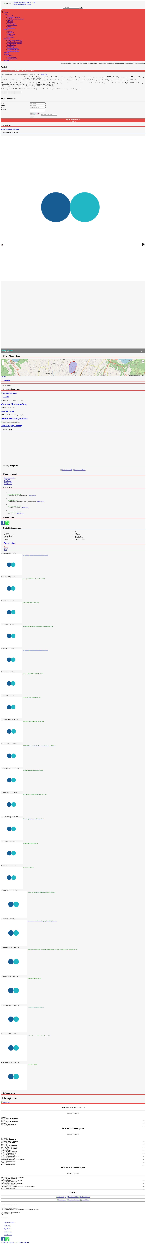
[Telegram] (12, 93)
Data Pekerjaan (11, 45)
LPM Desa (10, 20)
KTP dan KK (11, 55)
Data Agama (10, 46)
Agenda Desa (7, 481)
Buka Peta (3, 376)
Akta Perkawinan (12, 58)
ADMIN (3, 129)
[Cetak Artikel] (16, 93)
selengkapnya (24, 493)
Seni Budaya (10, 37)
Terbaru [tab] (6, 547)
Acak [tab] (5, 550)
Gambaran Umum (12, 25)
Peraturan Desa (8, 482)
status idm (6, 60)
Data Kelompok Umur (13, 51)
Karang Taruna (11, 23)
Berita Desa (44, 74)
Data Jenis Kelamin (12, 48)
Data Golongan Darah (13, 49)
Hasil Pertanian (8, 484)
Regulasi (6, 52)
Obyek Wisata (11, 34)
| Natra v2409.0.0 (24, 1242)
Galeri (6, 397)
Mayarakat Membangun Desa (14, 404)
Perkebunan (10, 32)
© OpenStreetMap (136, 375)
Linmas (9, 26)
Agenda (6, 380)
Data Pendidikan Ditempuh (14, 43)
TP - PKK (10, 22)
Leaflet (130, 375)
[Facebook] (2, 93)
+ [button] (3, 361)
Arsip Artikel (9, 543)
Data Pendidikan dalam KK (14, 42)
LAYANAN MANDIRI (12, 129)
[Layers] (143, 361)
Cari (81, 7)
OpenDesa (5, 1242)
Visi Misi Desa (11, 28)
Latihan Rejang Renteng (11, 426)
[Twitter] (5, 93)
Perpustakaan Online (9, 478)
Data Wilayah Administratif (14, 40)
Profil (5, 14)
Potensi (6, 29)
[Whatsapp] (19, 93)
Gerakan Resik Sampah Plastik (14, 418)
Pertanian (9, 31)
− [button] (3, 364)
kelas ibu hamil (7, 411)
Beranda (6, 12)
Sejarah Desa (10, 16)
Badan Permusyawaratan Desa (15, 19)
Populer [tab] (6, 548)
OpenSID (143, 375)
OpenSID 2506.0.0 (14, 1242)
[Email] (9, 93)
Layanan (6, 54)
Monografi (7, 38)
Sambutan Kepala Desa (13, 17)
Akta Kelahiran (11, 57)
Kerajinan (10, 35)
